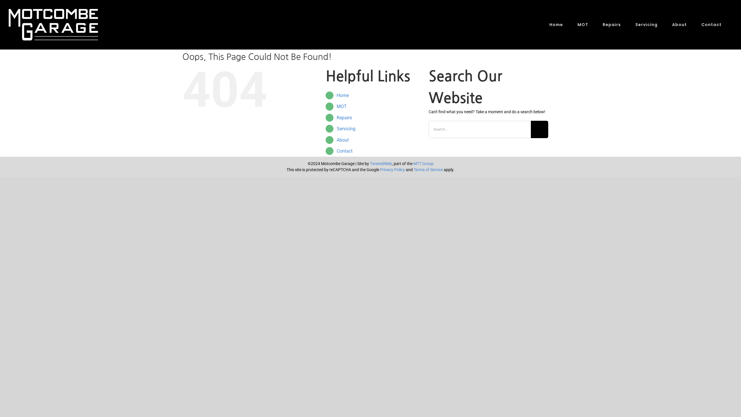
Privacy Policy (392, 169)
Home (343, 95)
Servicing (346, 128)
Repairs (344, 117)
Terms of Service (428, 169)
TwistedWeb (381, 163)
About (343, 140)
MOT (342, 106)
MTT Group (423, 163)
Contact (345, 151)
